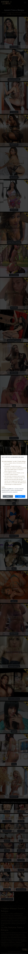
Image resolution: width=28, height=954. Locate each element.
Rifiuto (7, 496)
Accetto (20, 496)
